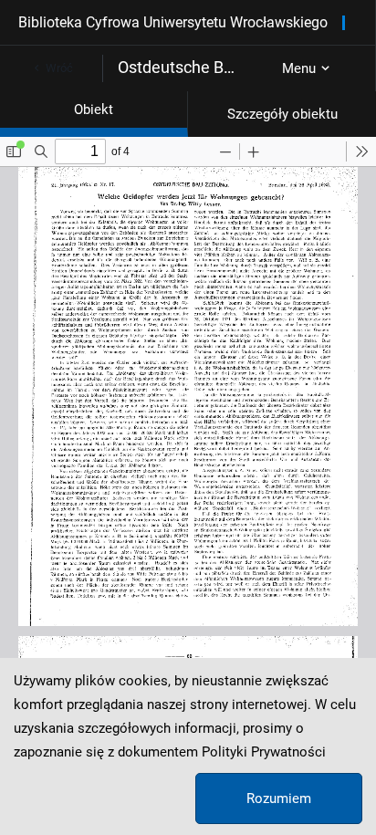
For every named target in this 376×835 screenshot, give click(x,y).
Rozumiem (278, 798)
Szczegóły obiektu (282, 114)
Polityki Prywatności (264, 752)
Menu (299, 68)
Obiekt (93, 109)
